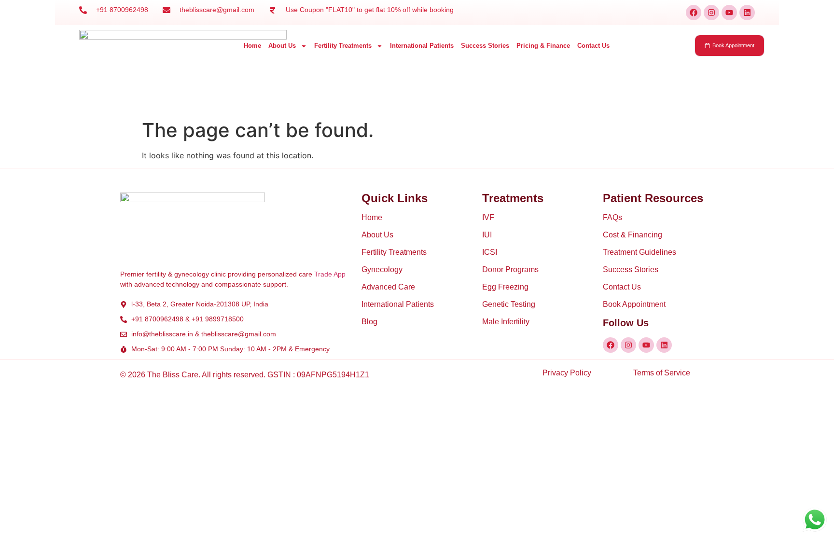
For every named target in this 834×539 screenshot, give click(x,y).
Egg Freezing (505, 287)
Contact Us (593, 45)
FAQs (612, 217)
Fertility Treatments (343, 45)
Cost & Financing (632, 235)
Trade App (330, 274)
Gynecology (382, 269)
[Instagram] (711, 12)
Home (252, 45)
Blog (369, 322)
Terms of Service (661, 373)
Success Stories (485, 45)
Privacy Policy (566, 373)
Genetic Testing (508, 304)
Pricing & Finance (543, 45)
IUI (487, 235)
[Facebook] (693, 12)
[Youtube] (729, 12)
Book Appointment (634, 304)
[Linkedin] (747, 12)
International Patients (422, 45)
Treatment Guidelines (639, 252)
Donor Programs (510, 269)
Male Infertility (505, 322)
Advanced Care (388, 287)
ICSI (489, 252)
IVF (488, 217)
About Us (282, 45)
